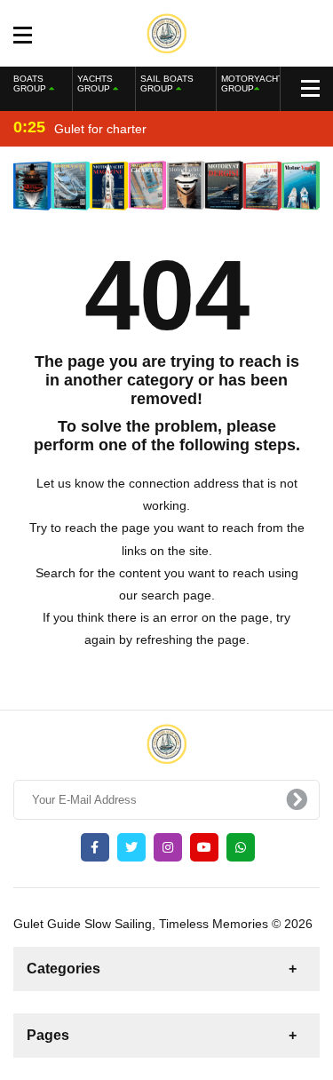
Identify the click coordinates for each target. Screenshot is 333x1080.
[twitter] (131, 847)
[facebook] (95, 847)
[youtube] (204, 847)
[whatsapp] (240, 847)
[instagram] (168, 847)
